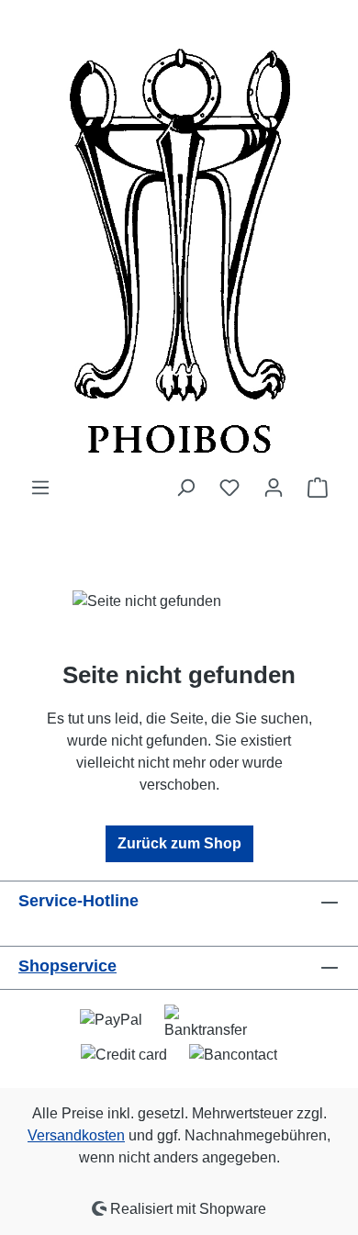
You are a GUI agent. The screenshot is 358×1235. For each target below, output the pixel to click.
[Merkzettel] (229, 487)
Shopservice (67, 966)
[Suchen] (185, 487)
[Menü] (40, 487)
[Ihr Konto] (274, 487)
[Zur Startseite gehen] (179, 238)
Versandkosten (76, 1135)
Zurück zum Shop (179, 843)
